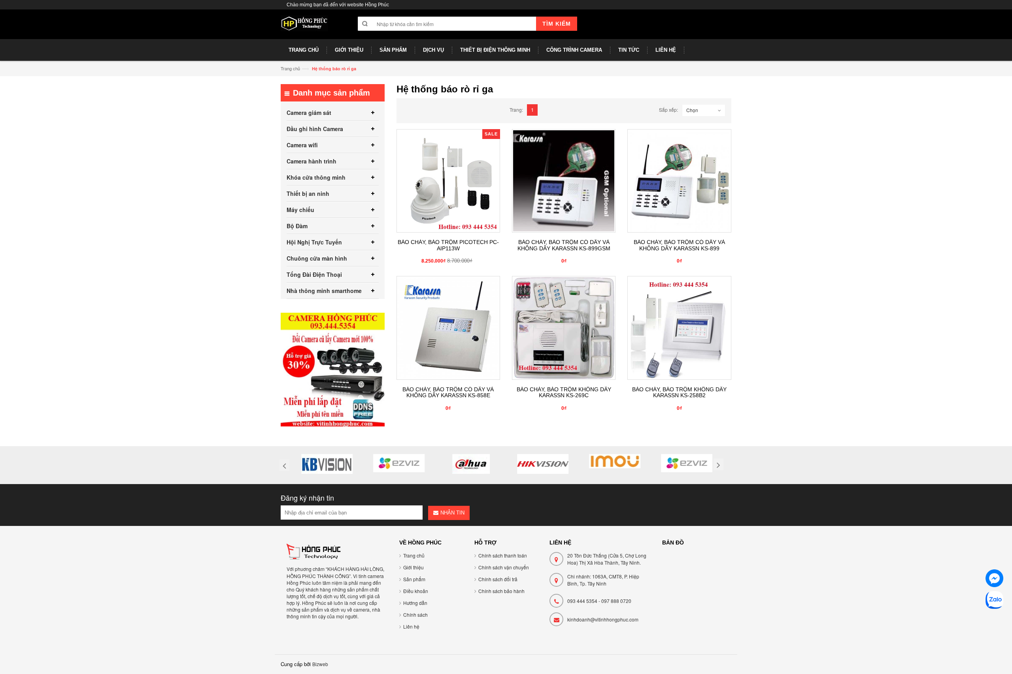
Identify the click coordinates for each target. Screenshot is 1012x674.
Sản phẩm (414, 579)
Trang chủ (290, 68)
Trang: (516, 109)
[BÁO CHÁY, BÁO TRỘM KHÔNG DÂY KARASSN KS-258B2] (679, 327)
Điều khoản (415, 591)
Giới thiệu (413, 567)
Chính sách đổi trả (497, 579)
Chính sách (415, 614)
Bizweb (320, 664)
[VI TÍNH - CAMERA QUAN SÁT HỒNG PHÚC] (304, 27)
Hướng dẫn (415, 602)
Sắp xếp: (668, 109)
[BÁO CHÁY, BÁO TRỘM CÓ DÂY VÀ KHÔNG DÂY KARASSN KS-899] (679, 180)
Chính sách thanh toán (502, 555)
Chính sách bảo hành (501, 591)
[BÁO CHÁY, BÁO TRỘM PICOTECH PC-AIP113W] (448, 180)
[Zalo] (994, 601)
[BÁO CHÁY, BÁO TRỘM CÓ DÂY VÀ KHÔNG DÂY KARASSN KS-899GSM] (563, 180)
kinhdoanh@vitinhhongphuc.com (602, 619)
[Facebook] (994, 579)
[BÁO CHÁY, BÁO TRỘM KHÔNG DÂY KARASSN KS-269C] (563, 327)
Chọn (692, 110)
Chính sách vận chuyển (503, 567)
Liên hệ (411, 626)
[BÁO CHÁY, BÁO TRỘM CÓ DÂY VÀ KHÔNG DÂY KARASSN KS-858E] (448, 327)
